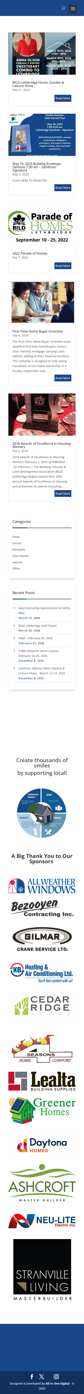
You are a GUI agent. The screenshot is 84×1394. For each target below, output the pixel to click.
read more (62, 98)
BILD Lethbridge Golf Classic (38, 626)
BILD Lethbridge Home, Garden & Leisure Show (38, 84)
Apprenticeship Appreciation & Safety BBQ (44, 610)
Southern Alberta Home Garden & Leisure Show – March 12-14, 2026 (42, 670)
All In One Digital (57, 1383)
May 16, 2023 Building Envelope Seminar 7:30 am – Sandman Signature (36, 167)
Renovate (18, 549)
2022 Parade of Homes (30, 253)
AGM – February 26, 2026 (36, 638)
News (16, 537)
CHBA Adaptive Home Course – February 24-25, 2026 (39, 653)
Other (16, 568)
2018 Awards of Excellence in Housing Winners (41, 445)
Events (16, 543)
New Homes (20, 556)
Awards (17, 562)
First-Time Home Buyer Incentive (37, 331)
